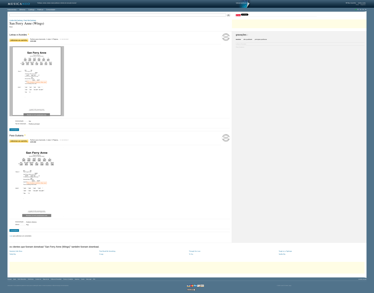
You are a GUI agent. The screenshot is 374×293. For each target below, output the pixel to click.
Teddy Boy (12, 254)
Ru (366, 9)
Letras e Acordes (241, 44)
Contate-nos (38, 279)
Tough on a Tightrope (285, 251)
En (360, 9)
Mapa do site (46, 279)
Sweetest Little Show (15, 251)
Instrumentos (11, 10)
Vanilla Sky (282, 254)
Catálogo (31, 10)
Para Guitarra (240, 47)
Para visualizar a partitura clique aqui (36, 82)
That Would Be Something (107, 251)
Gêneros (22, 10)
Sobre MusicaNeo (22, 279)
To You (191, 254)
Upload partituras (241, 3)
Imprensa (77, 279)
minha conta (362, 3)
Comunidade (50, 10)
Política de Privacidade (56, 279)
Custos (82, 279)
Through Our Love (194, 251)
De (363, 9)
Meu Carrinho (352, 3)
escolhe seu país (362, 279)
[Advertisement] (299, 23)
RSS (94, 279)
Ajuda (14, 279)
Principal (9, 279)
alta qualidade (247, 39)
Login (10, 236)
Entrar (357, 4)
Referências (31, 279)
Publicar (40, 10)
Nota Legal (88, 279)
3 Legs (101, 254)
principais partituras (261, 39)
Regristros (363, 4)
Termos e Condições (68, 279)
